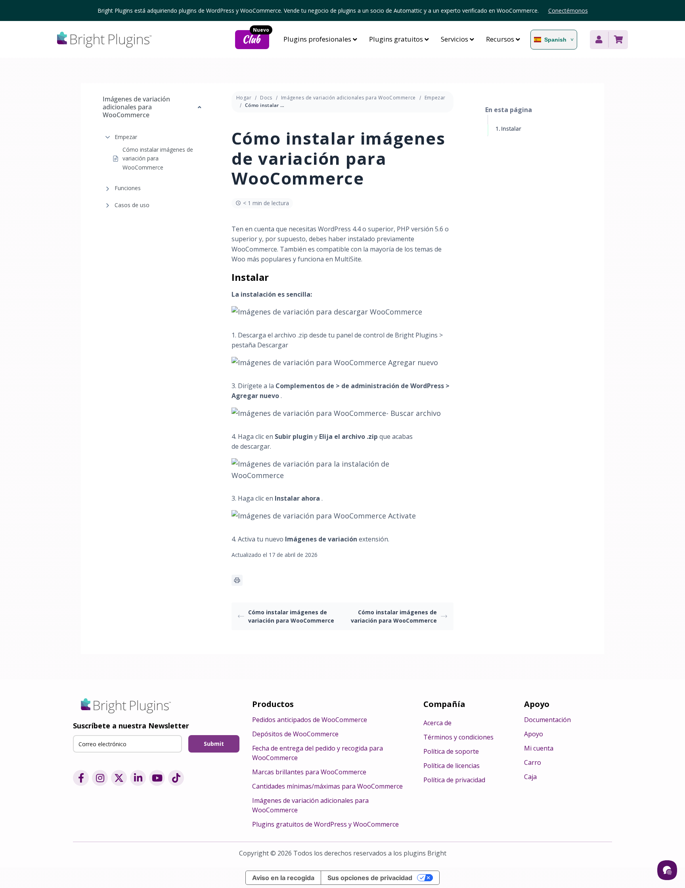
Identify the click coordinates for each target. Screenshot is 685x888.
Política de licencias (451, 765)
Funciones (128, 188)
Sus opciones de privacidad (369, 878)
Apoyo (533, 734)
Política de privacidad (454, 780)
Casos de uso (132, 205)
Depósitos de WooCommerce (295, 734)
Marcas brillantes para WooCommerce (309, 772)
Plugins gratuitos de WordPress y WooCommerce (325, 824)
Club (255, 38)
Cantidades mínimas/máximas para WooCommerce (327, 786)
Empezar (126, 137)
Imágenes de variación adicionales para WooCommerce (348, 97)
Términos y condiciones (458, 737)
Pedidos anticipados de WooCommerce (309, 719)
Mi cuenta (538, 748)
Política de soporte (451, 751)
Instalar (511, 128)
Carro (532, 762)
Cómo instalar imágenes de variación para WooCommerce (157, 158)
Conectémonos (568, 10)
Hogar (243, 97)
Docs (266, 97)
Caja (530, 776)
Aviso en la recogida (283, 878)
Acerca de (437, 722)
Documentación (547, 719)
